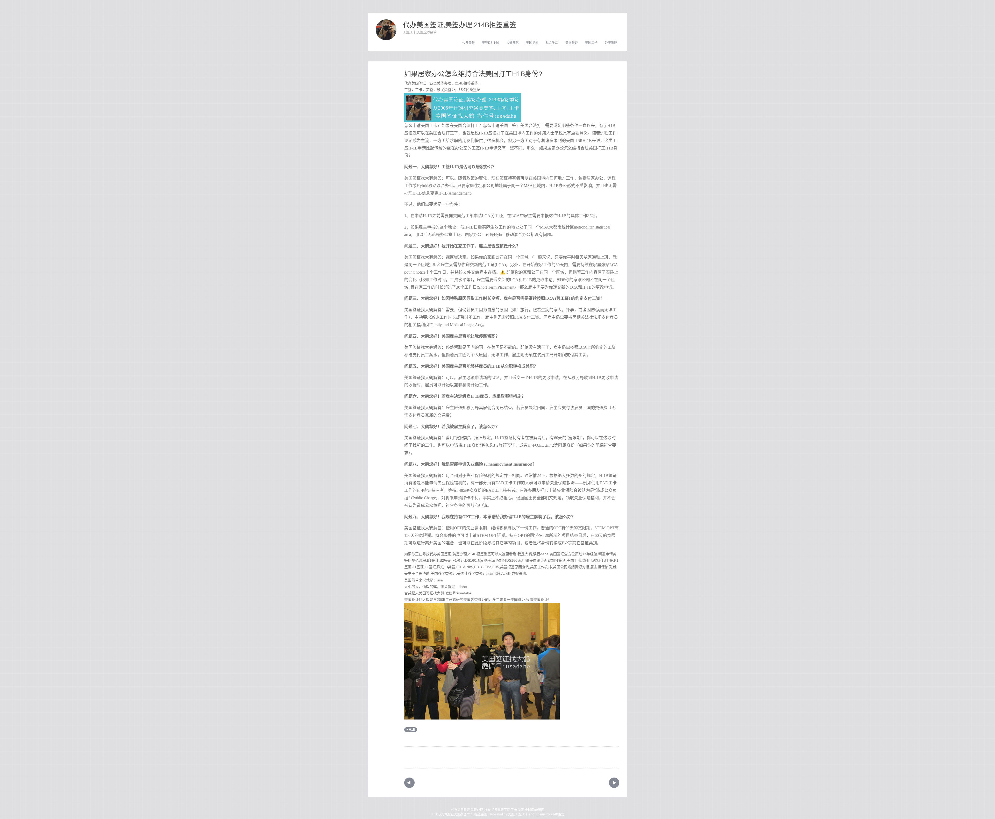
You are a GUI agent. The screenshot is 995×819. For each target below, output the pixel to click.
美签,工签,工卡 (518, 814)
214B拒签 (557, 814)
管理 (541, 810)
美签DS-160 (490, 43)
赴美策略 (611, 43)
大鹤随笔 (512, 43)
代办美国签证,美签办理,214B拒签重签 (459, 25)
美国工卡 (591, 43)
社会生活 (552, 43)
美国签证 (571, 43)
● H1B (410, 729)
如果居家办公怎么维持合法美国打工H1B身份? (473, 74)
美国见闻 (532, 43)
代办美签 (468, 43)
